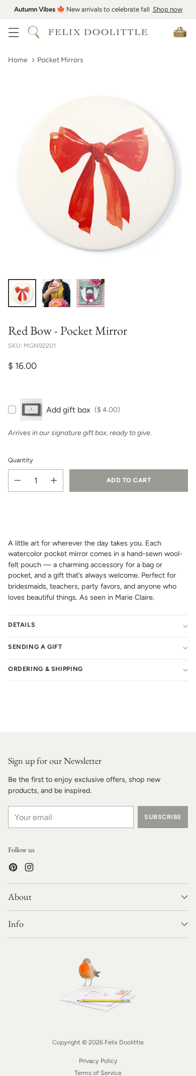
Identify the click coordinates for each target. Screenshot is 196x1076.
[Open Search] (33, 32)
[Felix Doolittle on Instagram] (29, 869)
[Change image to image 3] (90, 293)
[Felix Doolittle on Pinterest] (13, 869)
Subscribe (162, 817)
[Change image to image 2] (56, 293)
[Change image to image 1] (22, 293)
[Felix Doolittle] (98, 32)
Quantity (20, 460)
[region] (98, 9)
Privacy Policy (98, 1060)
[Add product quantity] (54, 480)
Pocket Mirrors (60, 60)
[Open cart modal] (179, 32)
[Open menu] (13, 32)
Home (18, 60)
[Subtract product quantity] (18, 480)
